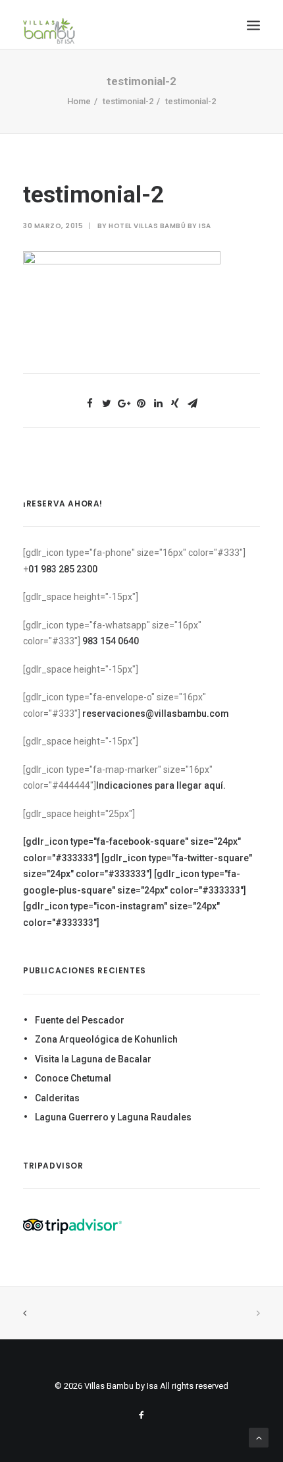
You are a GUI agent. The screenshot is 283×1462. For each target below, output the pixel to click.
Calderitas (57, 1098)
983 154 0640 (110, 641)
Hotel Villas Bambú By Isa (160, 226)
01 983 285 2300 (62, 569)
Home (79, 101)
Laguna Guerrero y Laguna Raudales (113, 1117)
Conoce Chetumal (73, 1078)
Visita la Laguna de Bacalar (93, 1059)
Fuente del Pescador (79, 1020)
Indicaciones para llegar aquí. (161, 785)
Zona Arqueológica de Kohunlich (106, 1039)
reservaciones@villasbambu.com (155, 713)
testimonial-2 (128, 101)
